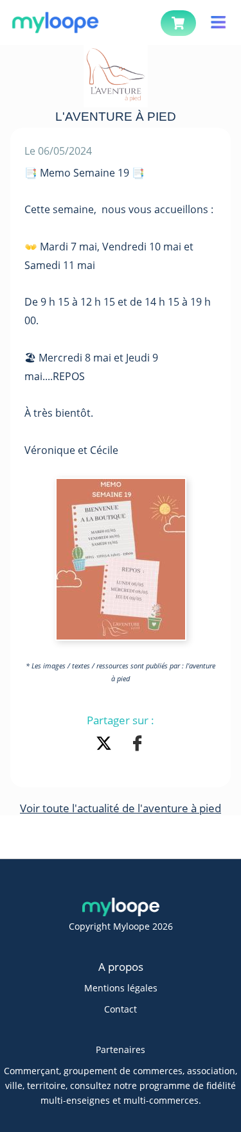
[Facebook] (137, 744)
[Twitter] (106, 744)
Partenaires (120, 1049)
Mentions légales (120, 988)
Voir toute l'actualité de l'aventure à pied (120, 808)
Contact (120, 1009)
